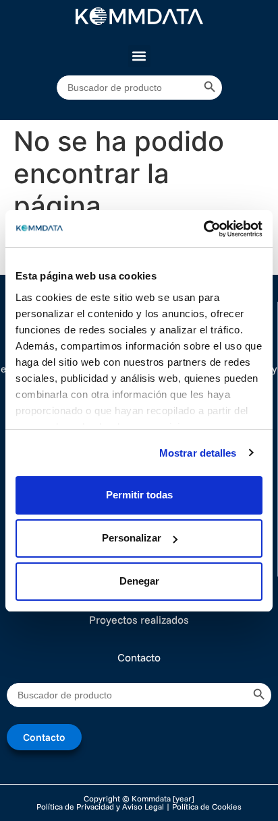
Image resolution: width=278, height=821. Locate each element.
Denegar (139, 581)
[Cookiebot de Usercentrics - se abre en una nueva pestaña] (203, 229)
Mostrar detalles (198, 453)
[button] (139, 56)
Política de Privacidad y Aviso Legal (100, 806)
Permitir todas (139, 494)
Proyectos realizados (139, 619)
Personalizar (131, 538)
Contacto (139, 657)
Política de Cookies (207, 806)
